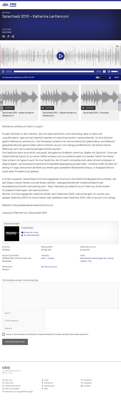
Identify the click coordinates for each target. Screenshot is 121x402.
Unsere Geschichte (12, 386)
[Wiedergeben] (3, 71)
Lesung (110, 258)
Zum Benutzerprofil (31, 235)
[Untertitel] (104, 71)
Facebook (87, 380)
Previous (1, 102)
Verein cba (8, 383)
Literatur (50, 258)
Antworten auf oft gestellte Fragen (18, 392)
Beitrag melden (49, 267)
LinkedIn (87, 386)
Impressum (48, 383)
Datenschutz (48, 386)
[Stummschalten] (108, 71)
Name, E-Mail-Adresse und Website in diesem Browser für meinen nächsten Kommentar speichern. (47, 334)
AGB (45, 389)
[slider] (54, 71)
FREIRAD (6, 250)
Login (46, 380)
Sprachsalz (7, 32)
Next (119, 102)
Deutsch (5, 270)
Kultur (43, 258)
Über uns (8, 380)
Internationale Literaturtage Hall (93, 258)
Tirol (89, 261)
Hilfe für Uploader (11, 389)
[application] (60, 71)
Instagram (87, 383)
